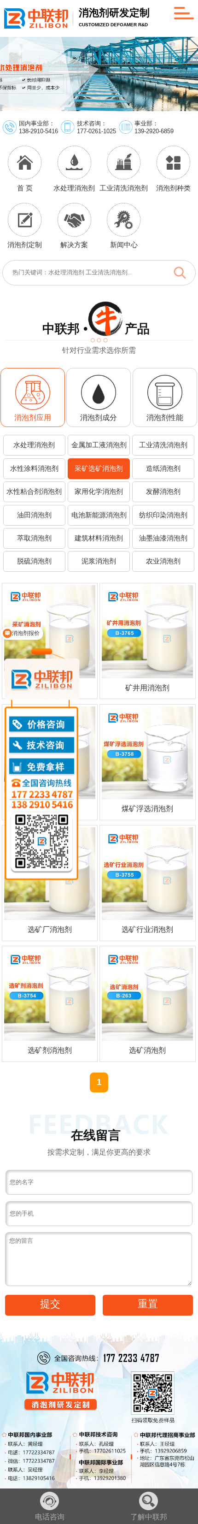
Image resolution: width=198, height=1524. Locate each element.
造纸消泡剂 (163, 468)
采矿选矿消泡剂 (99, 468)
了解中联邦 (148, 1516)
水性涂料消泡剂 (34, 468)
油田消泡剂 (34, 515)
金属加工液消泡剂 (99, 445)
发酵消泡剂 (163, 491)
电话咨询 (49, 1516)
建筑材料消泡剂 (99, 538)
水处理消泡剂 (34, 445)
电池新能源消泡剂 (99, 515)
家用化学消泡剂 (99, 491)
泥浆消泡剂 (99, 561)
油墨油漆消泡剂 (163, 538)
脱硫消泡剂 (34, 561)
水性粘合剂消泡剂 (34, 491)
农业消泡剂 (163, 561)
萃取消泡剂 (34, 538)
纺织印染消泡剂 (163, 515)
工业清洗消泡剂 (163, 445)
